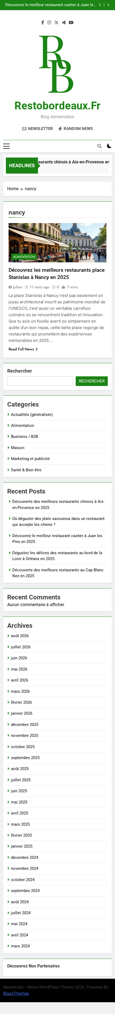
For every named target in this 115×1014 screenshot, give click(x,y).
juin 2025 (19, 791)
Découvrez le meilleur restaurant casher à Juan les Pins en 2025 (50, 5)
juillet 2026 (20, 647)
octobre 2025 (22, 746)
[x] (56, 23)
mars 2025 (20, 824)
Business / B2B (24, 436)
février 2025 (21, 835)
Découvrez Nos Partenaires (33, 966)
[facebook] (43, 23)
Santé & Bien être (26, 470)
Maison (17, 447)
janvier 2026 (21, 713)
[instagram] (49, 23)
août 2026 (20, 635)
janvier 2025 (21, 846)
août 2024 (20, 902)
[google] (63, 23)
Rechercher (19, 371)
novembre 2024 (24, 868)
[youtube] (71, 23)
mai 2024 (19, 923)
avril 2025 (19, 813)
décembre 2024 (24, 857)
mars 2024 (20, 946)
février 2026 (21, 702)
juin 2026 (19, 658)
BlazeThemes (16, 993)
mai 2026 (19, 669)
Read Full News (21, 349)
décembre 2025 (24, 724)
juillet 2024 (20, 912)
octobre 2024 (22, 879)
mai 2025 (19, 802)
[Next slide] (108, 5)
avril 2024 (19, 935)
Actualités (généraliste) (32, 414)
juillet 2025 (20, 780)
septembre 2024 (25, 890)
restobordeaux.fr (57, 106)
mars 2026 (20, 691)
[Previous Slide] (100, 5)
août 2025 (20, 768)
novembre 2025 (24, 735)
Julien (17, 287)
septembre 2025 (25, 757)
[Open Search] (99, 146)
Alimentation (24, 256)
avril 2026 (19, 680)
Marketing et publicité (30, 458)
